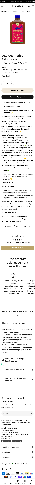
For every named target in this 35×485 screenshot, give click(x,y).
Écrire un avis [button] (17, 248)
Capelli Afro (14, 11)
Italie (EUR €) (20, 463)
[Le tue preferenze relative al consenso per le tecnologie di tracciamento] (2, 364)
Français (4, 464)
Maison (4, 11)
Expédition (14, 70)
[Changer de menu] (2, 6)
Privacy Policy (7, 441)
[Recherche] (29, 6)
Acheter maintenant (17, 97)
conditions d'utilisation (9, 423)
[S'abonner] (31, 413)
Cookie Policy (17, 441)
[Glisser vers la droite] (20, 49)
